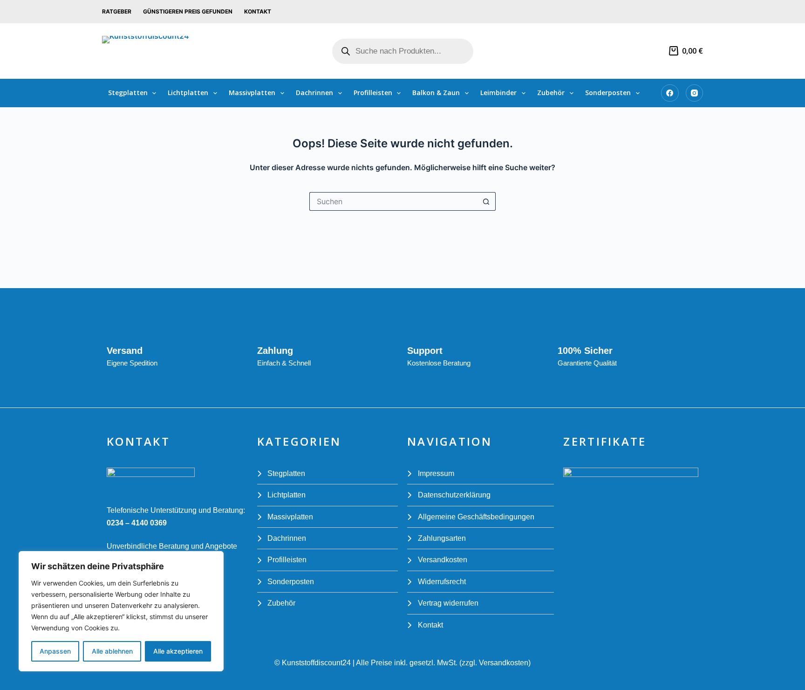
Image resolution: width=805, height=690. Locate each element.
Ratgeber (116, 11)
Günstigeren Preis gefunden (187, 11)
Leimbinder (498, 92)
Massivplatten (252, 92)
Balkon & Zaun (436, 92)
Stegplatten (128, 92)
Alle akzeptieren (178, 651)
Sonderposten (608, 92)
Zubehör (551, 92)
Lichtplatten (188, 92)
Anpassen (55, 651)
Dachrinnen (314, 92)
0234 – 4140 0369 (137, 523)
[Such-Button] (486, 201)
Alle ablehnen (112, 651)
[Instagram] (694, 93)
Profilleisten (373, 92)
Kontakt (257, 11)
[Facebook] (670, 93)
